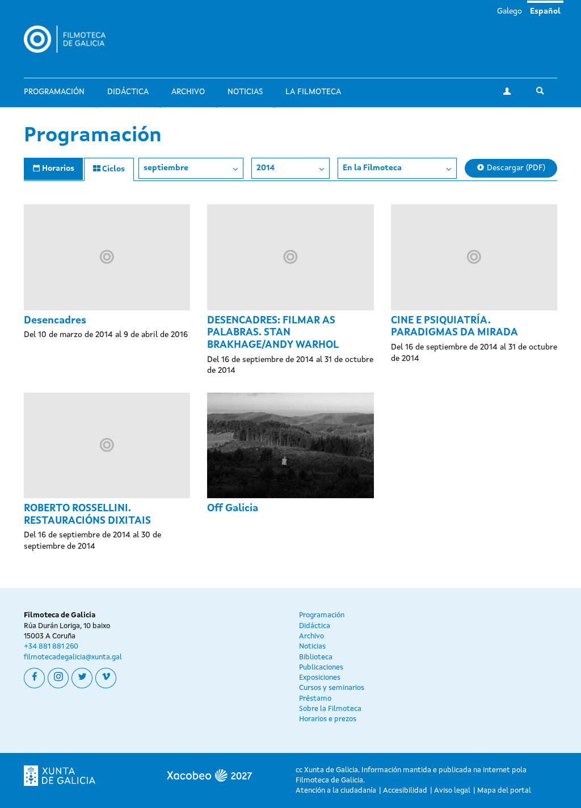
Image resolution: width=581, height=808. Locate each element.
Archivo (188, 92)
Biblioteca (315, 657)
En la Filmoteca (372, 168)
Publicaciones (321, 667)
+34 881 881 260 (51, 646)
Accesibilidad (405, 790)
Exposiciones (319, 677)
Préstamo (315, 698)
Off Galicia (232, 508)
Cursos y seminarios (331, 688)
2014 (265, 168)
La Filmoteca (313, 92)
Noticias (245, 92)
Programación (54, 92)
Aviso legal (452, 790)
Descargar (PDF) (515, 168)
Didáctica (128, 92)
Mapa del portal (504, 790)
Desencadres (55, 320)
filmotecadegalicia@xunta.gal (73, 657)
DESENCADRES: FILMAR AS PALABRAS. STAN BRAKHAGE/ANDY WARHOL (273, 332)
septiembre (166, 168)
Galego (509, 11)
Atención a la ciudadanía (336, 790)
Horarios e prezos (327, 719)
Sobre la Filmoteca (330, 709)
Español (545, 11)
